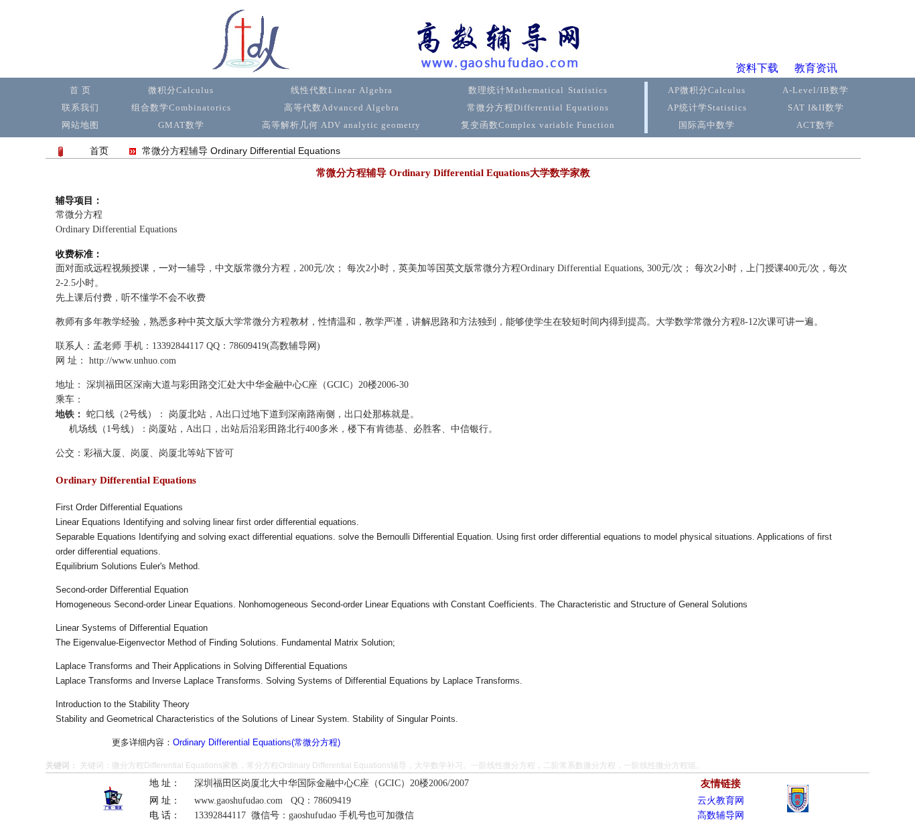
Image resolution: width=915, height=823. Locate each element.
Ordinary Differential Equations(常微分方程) (256, 742)
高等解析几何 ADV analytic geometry (341, 125)
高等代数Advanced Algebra (341, 107)
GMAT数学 (181, 125)
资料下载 (756, 68)
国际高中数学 (707, 125)
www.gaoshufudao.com (238, 801)
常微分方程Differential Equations (538, 107)
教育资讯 (815, 68)
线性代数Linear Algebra (342, 90)
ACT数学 (815, 125)
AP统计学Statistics (707, 107)
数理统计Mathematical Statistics (538, 90)
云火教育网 (720, 801)
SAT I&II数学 (816, 107)
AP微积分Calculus (707, 90)
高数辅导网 (720, 815)
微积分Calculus (181, 90)
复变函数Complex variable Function (538, 125)
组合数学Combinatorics (181, 107)
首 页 (80, 90)
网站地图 (80, 125)
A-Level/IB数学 (815, 90)
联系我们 (80, 107)
